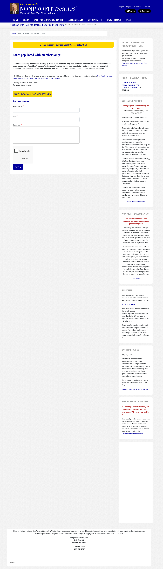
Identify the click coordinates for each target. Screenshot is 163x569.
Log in (121, 7)
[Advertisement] (136, 482)
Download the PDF (130, 85)
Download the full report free (133, 434)
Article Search (95, 20)
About (26, 20)
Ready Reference (114, 20)
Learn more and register (136, 202)
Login (124, 88)
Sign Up (134, 88)
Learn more (136, 278)
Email (15, 116)
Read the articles (130, 83)
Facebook (146, 11)
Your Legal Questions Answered (48, 20)
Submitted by (18, 106)
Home (15, 20)
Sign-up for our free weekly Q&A (32, 94)
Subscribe (137, 7)
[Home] (50, 8)
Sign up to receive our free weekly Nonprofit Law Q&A (63, 44)
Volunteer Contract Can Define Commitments (80, 25)
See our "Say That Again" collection (135, 389)
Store (129, 20)
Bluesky (132, 11)
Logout (128, 7)
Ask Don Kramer (76, 20)
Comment (16, 125)
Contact (147, 7)
